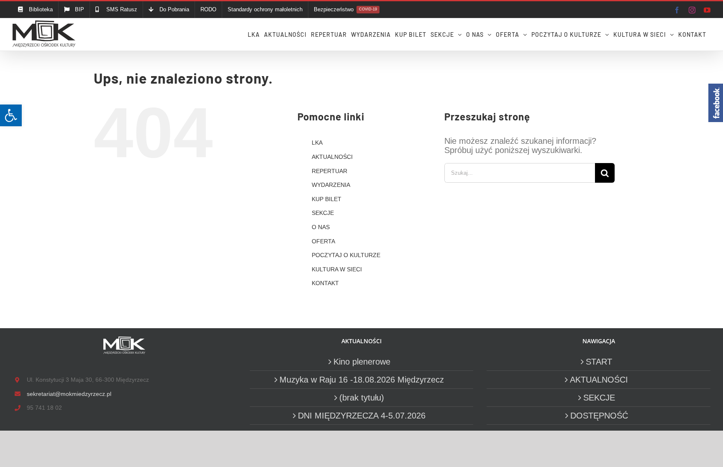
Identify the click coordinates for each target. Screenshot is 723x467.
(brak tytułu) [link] (361, 397)
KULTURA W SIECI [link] (337, 269)
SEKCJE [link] (323, 212)
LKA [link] (317, 142)
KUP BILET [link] (326, 199)
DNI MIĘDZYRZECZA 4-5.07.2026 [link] (362, 415)
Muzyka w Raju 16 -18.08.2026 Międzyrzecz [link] (361, 379)
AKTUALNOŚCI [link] (332, 156)
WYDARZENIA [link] (331, 184)
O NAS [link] (321, 227)
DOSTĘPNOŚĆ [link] (599, 415)
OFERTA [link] (323, 241)
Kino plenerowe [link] (361, 361)
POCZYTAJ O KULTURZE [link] (346, 255)
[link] (11, 115)
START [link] (599, 361)
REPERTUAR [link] (329, 171)
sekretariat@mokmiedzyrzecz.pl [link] (69, 393)
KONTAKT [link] (325, 283)
